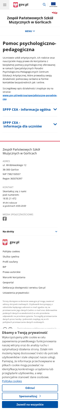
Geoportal (8, 282)
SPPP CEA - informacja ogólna (27, 109)
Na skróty (8, 231)
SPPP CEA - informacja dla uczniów (22, 124)
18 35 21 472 (9, 198)
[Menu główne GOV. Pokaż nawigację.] (4, 4)
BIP (4, 266)
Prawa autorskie (11, 272)
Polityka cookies (11, 251)
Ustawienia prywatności (16, 292)
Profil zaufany (10, 261)
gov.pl (14, 242)
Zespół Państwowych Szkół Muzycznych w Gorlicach (30, 20)
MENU (28, 31)
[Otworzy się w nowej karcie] (5, 219)
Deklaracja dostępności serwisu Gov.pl (24, 287)
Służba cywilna (11, 256)
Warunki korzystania (14, 277)
